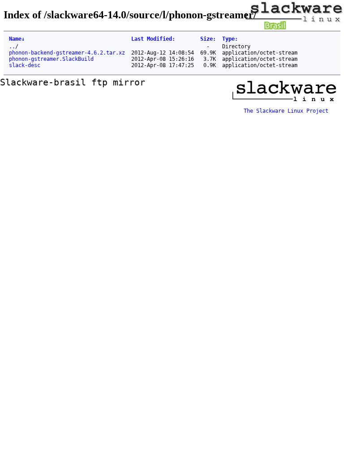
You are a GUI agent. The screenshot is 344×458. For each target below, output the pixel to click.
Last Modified (153, 39)
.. (12, 46)
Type (230, 39)
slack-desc (24, 65)
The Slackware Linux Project (286, 111)
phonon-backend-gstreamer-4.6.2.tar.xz (67, 53)
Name (17, 39)
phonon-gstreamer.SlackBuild (51, 59)
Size (208, 39)
